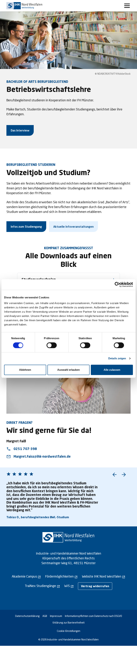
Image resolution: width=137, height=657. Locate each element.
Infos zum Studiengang (26, 226)
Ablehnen (25, 369)
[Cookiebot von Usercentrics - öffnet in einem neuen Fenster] (117, 284)
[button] (115, 475)
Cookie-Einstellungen (68, 630)
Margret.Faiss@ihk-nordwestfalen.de (38, 456)
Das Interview (20, 130)
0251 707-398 (21, 449)
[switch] (52, 345)
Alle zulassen (112, 369)
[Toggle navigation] (127, 5)
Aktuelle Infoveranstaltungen (73, 226)
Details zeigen (117, 358)
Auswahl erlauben (68, 369)
